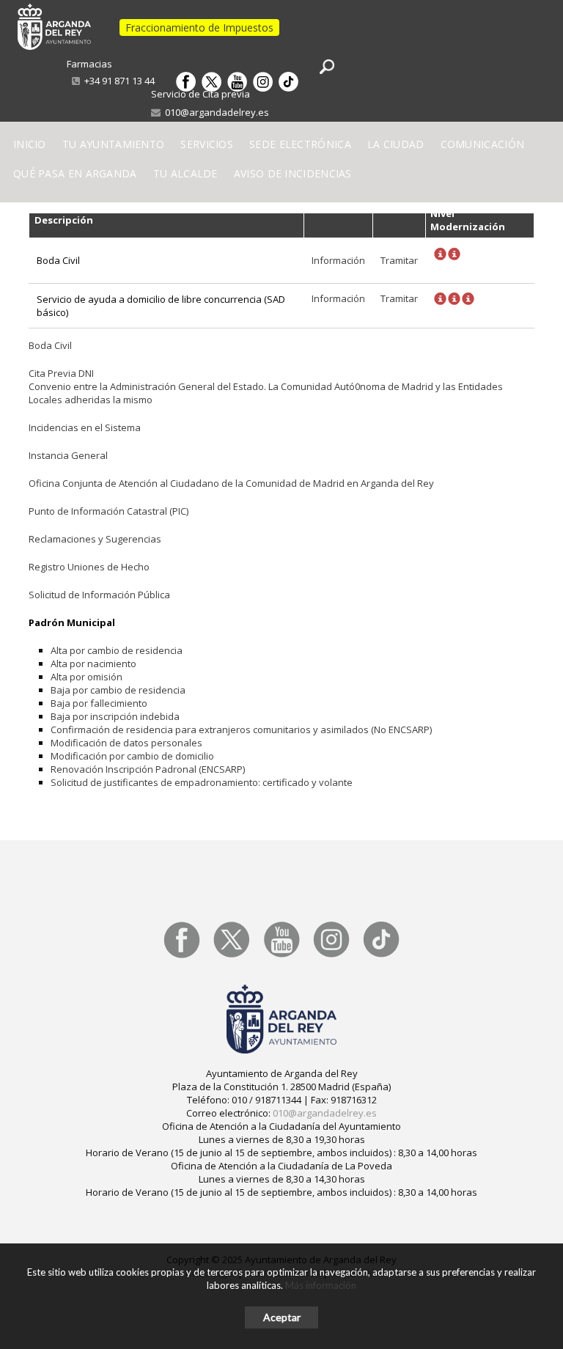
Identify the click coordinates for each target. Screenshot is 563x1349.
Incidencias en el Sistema (85, 427)
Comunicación (483, 144)
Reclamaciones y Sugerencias (95, 538)
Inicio (29, 144)
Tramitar (399, 260)
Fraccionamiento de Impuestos (199, 27)
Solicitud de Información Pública (99, 594)
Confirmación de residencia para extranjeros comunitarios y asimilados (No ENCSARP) (241, 729)
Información (338, 260)
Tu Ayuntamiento (113, 144)
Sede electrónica (300, 144)
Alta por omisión (86, 676)
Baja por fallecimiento (99, 703)
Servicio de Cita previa (200, 93)
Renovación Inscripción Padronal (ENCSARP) (148, 769)
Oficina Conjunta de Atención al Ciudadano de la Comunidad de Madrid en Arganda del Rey (231, 483)
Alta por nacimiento (93, 663)
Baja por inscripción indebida (115, 716)
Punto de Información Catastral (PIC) (108, 511)
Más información (320, 1285)
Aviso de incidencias (293, 173)
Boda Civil (50, 345)
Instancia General (68, 455)
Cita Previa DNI (61, 373)
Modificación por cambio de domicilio (132, 755)
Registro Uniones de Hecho (89, 566)
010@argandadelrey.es (215, 112)
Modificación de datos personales (126, 742)
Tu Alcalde (185, 173)
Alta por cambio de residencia (117, 650)
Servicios (206, 144)
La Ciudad (395, 144)
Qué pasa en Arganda (75, 173)
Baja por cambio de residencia (118, 689)
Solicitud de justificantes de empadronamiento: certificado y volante (202, 782)
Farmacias (89, 63)
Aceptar (282, 1317)
